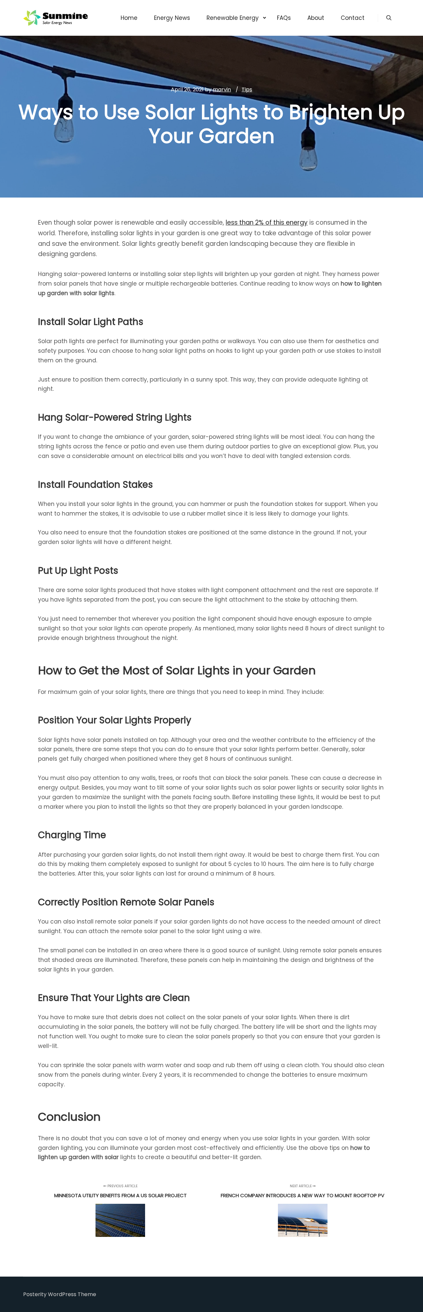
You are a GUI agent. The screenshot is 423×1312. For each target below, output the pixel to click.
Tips (247, 89)
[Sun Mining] (56, 18)
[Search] (389, 18)
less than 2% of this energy (267, 222)
